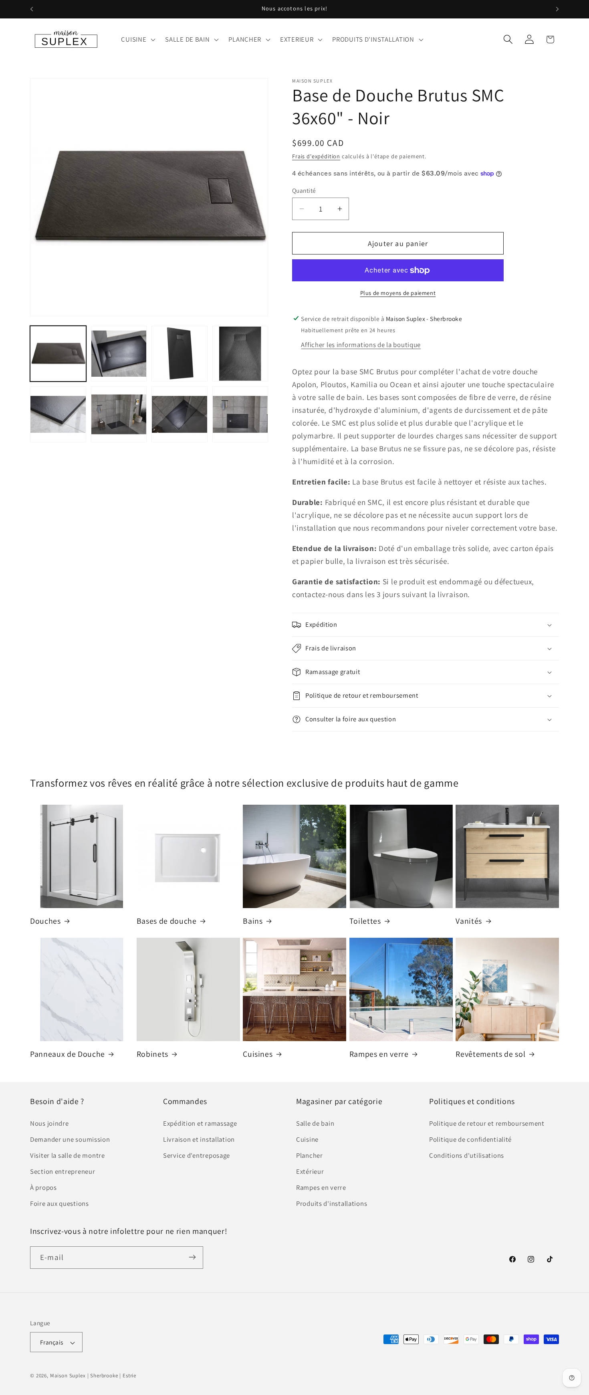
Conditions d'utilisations (466, 1155)
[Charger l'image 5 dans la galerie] (58, 414)
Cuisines (257, 1054)
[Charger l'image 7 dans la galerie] (179, 414)
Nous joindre (49, 1123)
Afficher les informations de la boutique (361, 344)
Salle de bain (315, 1123)
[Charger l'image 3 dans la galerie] (179, 354)
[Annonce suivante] (557, 9)
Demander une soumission (70, 1139)
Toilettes (365, 921)
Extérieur (310, 1171)
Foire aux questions (59, 1203)
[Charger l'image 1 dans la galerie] (58, 354)
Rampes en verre (379, 1054)
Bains (252, 921)
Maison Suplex (68, 1376)
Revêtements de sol (490, 1054)
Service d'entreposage (196, 1155)
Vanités (469, 921)
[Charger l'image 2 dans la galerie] (119, 354)
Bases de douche (167, 921)
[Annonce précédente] (31, 9)
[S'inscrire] (192, 1257)
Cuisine (307, 1139)
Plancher (309, 1155)
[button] (137, 39)
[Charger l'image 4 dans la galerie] (240, 354)
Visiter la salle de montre (67, 1155)
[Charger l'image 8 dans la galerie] (240, 414)
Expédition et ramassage (200, 1123)
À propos (43, 1187)
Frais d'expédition (316, 156)
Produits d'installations (331, 1203)
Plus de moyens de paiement (398, 293)
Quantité (304, 190)
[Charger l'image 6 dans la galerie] (119, 414)
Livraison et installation (199, 1139)
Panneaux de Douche (67, 1054)
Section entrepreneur (62, 1171)
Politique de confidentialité (470, 1139)
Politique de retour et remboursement (487, 1123)
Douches (45, 921)
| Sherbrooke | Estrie (112, 1376)
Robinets (152, 1054)
